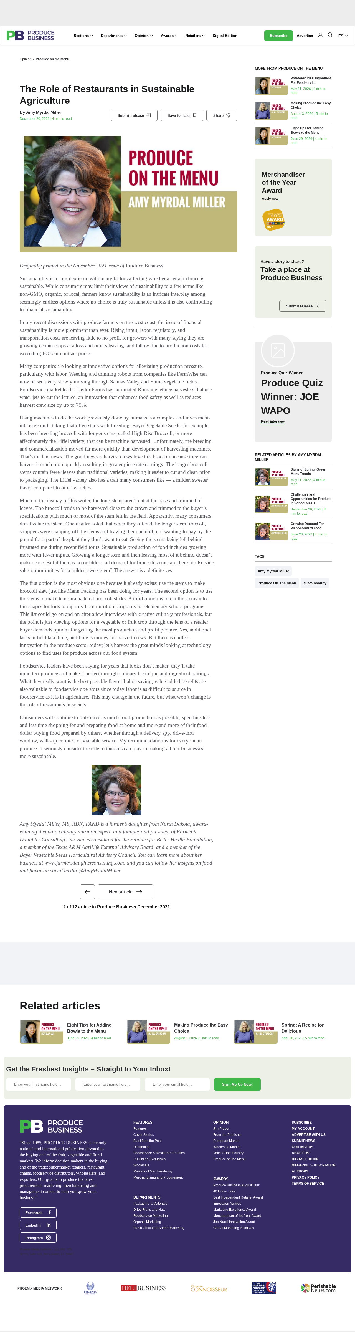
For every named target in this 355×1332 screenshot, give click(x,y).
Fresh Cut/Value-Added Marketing (158, 1228)
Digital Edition (225, 36)
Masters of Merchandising (152, 1171)
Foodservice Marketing (150, 1216)
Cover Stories (143, 1135)
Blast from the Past (147, 1141)
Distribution (142, 1147)
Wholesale (141, 1165)
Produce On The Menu (277, 583)
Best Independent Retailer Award (238, 1197)
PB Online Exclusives (149, 1159)
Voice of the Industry (228, 1153)
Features (140, 1129)
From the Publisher (227, 1135)
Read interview (273, 421)
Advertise (305, 36)
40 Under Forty (224, 1191)
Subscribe (278, 36)
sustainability (314, 583)
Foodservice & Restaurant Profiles (159, 1153)
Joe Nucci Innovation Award (234, 1222)
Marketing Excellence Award (234, 1210)
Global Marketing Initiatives (233, 1228)
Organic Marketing (147, 1222)
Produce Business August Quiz (236, 1185)
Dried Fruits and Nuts (149, 1210)
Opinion (26, 59)
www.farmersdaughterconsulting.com (84, 863)
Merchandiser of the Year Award (237, 1216)
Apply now (270, 199)
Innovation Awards (227, 1203)
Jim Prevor (221, 1129)
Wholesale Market (226, 1147)
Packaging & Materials (150, 1203)
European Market (226, 1141)
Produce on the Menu (52, 59)
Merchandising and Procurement (158, 1177)
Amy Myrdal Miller (43, 112)
